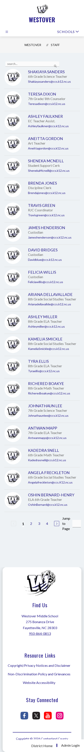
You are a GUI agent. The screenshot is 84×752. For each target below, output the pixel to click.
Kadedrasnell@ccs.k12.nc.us (47, 460)
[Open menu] (6, 31)
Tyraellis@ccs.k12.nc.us (44, 371)
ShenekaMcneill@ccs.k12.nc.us (49, 170)
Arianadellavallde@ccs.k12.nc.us (49, 304)
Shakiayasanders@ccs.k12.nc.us (49, 81)
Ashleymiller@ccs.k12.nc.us (46, 326)
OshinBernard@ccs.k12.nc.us (47, 504)
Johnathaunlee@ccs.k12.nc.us (48, 415)
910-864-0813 (40, 633)
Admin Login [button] (70, 745)
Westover (32, 45)
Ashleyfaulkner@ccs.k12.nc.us (48, 126)
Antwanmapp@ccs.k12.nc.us (47, 438)
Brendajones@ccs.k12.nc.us (46, 193)
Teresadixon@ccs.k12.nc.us (46, 104)
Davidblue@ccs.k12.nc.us (45, 259)
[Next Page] (56, 523)
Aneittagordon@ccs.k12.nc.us (48, 148)
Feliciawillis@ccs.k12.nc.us (45, 282)
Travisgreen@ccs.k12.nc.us (46, 215)
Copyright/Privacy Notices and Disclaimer (39, 665)
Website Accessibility (39, 682)
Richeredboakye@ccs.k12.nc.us (49, 393)
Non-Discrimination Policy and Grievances (39, 674)
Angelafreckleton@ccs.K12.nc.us (50, 482)
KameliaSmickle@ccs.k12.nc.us (48, 349)
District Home (42, 746)
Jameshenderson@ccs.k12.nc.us (50, 237)
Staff (55, 45)
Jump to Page (66, 523)
